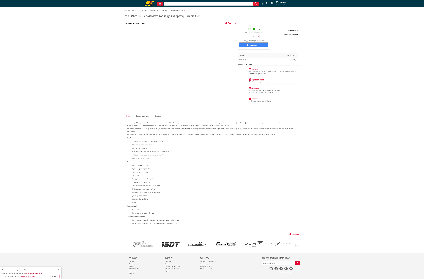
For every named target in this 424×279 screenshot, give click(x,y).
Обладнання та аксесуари (148, 10)
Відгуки (143, 23)
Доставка (168, 261)
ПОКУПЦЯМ (169, 258)
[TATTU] (143, 244)
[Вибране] (272, 3)
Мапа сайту (204, 264)
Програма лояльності (172, 268)
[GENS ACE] (226, 244)
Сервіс (167, 271)
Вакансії (131, 273)
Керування (164, 10)
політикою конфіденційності (27, 276)
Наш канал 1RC (134, 268)
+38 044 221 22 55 (206, 268)
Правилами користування (33, 273)
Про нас (131, 261)
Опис (125, 23)
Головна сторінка (130, 10)
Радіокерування (177, 10)
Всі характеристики (245, 64)
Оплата (167, 264)
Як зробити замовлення (208, 261)
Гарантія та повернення (172, 266)
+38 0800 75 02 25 (206, 266)
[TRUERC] (253, 243)
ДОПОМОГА (204, 258)
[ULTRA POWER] (198, 244)
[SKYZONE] (281, 244)
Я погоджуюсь (53, 276)
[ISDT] (170, 244)
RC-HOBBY (133, 258)
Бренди (131, 266)
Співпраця (132, 271)
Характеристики (133, 23)
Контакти (132, 264)
